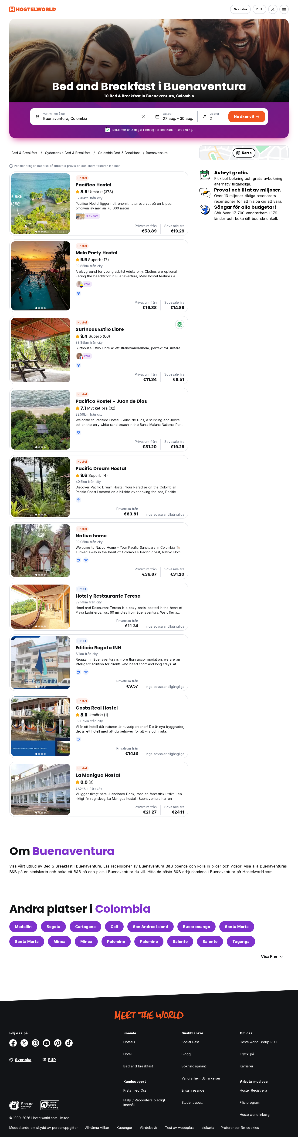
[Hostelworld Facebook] (13, 1043)
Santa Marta (237, 926)
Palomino (116, 941)
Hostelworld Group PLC (258, 1042)
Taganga (241, 941)
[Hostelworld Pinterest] (57, 1043)
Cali (114, 926)
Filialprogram (250, 1102)
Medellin (23, 926)
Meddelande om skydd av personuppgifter (43, 1128)
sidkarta (208, 1128)
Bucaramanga (196, 926)
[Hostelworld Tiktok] (69, 1043)
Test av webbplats (179, 1128)
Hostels (129, 1042)
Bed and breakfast (138, 1066)
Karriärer (246, 1066)
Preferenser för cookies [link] (240, 1128)
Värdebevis (149, 1128)
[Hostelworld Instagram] (35, 1043)
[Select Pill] (273, 9)
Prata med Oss (134, 1090)
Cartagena (85, 926)
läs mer (114, 166)
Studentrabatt (192, 1102)
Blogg (186, 1054)
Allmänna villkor (97, 1128)
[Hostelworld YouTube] (46, 1043)
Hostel (82, 178)
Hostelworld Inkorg (255, 1115)
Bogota (53, 926)
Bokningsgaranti (194, 1066)
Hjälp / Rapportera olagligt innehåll (144, 1102)
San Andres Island (150, 926)
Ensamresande (193, 1090)
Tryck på (247, 1054)
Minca (59, 941)
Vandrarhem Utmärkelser (201, 1078)
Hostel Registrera (253, 1090)
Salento (180, 941)
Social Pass (191, 1042)
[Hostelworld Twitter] (24, 1043)
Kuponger (124, 1128)
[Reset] (143, 116)
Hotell (82, 589)
